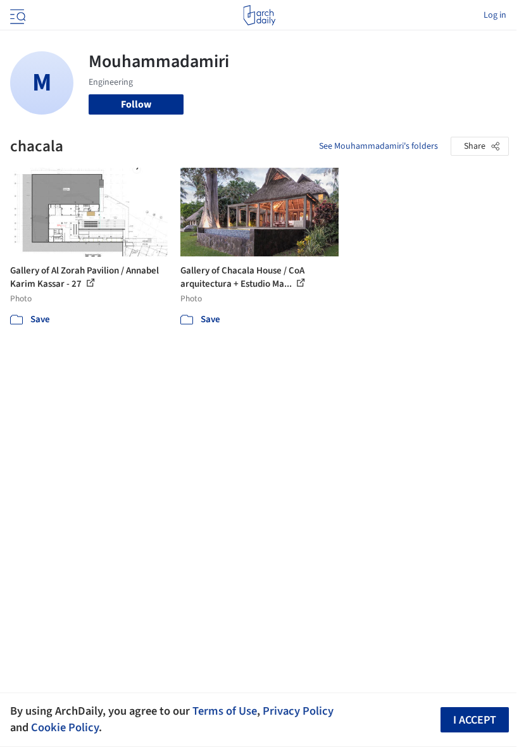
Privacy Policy (298, 711)
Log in (495, 15)
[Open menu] (16, 15)
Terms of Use (224, 711)
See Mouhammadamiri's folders (378, 146)
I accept (474, 720)
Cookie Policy (65, 727)
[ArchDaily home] (259, 15)
